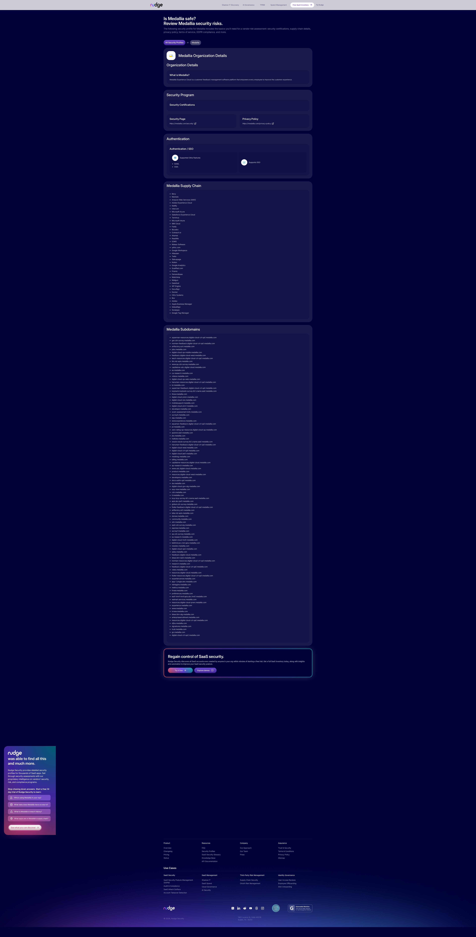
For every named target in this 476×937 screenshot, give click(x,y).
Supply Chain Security (249, 880)
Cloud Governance (209, 887)
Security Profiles (208, 851)
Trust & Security (284, 848)
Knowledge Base (208, 858)
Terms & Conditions (286, 851)
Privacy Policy (284, 855)
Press (242, 855)
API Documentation (209, 861)
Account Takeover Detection (175, 893)
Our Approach (246, 848)
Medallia (195, 42)
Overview (167, 848)
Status (166, 858)
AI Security (206, 890)
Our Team (244, 851)
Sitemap (281, 858)
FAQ (203, 848)
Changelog (168, 851)
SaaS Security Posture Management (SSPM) (178, 881)
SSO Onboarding (285, 887)
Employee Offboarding (287, 883)
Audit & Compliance (172, 886)
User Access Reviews (287, 880)
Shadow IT (206, 880)
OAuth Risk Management (250, 883)
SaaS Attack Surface (172, 889)
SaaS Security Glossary (211, 855)
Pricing (166, 855)
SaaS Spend (207, 883)
